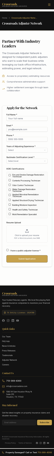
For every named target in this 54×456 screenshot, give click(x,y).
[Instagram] (8, 320)
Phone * (10, 135)
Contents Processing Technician (26, 181)
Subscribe (44, 422)
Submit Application (27, 259)
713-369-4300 (13, 381)
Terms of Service (25, 443)
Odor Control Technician (23, 185)
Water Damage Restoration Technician (24, 190)
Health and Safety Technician (25, 210)
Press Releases (8, 351)
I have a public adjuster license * (25, 250)
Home (4, 18)
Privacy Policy (10, 443)
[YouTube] (17, 320)
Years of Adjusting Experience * (21, 146)
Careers (5, 365)
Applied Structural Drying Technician (28, 200)
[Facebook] (3, 320)
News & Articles (8, 346)
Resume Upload (13, 222)
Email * (9, 125)
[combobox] (27, 150)
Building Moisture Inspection (24, 205)
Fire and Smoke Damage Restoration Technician (28, 176)
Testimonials (7, 355)
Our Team (6, 336)
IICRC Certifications (15, 169)
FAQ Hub (6, 341)
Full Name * (11, 115)
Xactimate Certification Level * (20, 157)
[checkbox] (10, 175)
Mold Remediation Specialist (24, 214)
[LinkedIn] (13, 320)
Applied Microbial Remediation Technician (25, 195)
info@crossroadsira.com (16, 386)
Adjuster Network (9, 360)
